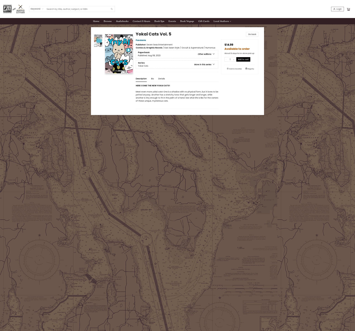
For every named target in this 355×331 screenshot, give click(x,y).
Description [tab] (141, 78)
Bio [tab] (152, 78)
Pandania (141, 40)
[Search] (112, 9)
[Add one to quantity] (233, 59)
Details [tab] (161, 78)
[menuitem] (96, 21)
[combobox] (37, 9)
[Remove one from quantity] (226, 59)
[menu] (177, 21)
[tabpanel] (177, 96)
